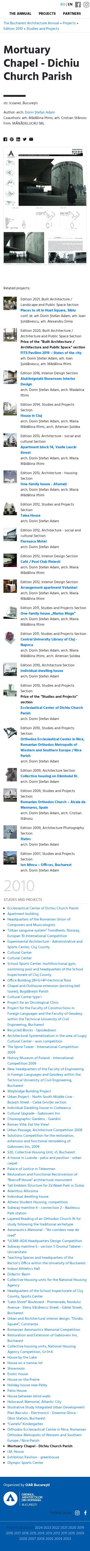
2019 (80, 1528)
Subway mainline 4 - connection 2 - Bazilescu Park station (43, 1210)
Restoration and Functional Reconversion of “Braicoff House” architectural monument (42, 1177)
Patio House (17, 1391)
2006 (41, 1539)
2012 (56, 1533)
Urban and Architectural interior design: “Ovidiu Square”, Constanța (45, 1321)
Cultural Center (19, 953)
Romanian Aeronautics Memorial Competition (43, 1330)
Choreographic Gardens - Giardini (34, 1119)
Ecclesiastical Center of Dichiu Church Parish (43, 908)
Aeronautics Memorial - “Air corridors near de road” (43, 1233)
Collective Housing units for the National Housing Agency (47, 1283)
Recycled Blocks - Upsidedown (31, 1030)
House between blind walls (29, 1396)
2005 (49, 1539)
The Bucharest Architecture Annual (31, 23)
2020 (72, 1528)
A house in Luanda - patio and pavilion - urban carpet (44, 1161)
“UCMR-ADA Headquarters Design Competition (44, 1241)
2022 (56, 1528)
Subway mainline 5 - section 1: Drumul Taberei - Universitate (45, 1249)
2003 (67, 1539)
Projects (47, 14)
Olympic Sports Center (25, 1463)
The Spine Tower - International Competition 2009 (42, 1050)
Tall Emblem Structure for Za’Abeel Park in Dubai (45, 1186)
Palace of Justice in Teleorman (31, 1169)
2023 (47, 1528)
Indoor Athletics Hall (23, 1269)
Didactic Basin (18, 1274)
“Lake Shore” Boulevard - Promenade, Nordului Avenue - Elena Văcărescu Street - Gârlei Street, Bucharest (45, 1307)
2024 (39, 1528)
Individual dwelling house (27, 1197)
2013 (48, 1533)
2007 (32, 1539)
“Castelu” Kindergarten (25, 1424)
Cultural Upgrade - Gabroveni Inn (33, 1114)
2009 (80, 1533)
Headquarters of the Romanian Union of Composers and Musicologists (38, 922)
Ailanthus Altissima (22, 1191)
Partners (72, 14)
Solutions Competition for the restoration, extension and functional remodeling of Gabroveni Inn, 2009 (40, 1141)
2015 (33, 1533)
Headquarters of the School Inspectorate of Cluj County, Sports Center (45, 1294)
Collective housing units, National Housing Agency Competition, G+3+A (41, 1349)
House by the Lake (22, 1358)
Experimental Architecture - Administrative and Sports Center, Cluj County (44, 944)
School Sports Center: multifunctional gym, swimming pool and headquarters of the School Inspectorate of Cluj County (45, 969)
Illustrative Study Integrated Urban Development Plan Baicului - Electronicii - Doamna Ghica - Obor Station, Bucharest (46, 1413)
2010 (71, 1533)
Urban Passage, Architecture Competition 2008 (44, 1130)
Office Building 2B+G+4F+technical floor (39, 981)
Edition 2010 (13, 29)
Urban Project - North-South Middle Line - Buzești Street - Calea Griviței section (40, 1100)
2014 (41, 1533)
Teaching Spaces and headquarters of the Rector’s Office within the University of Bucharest (46, 1260)
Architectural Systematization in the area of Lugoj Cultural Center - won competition (47, 1039)
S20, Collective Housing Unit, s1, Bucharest (41, 1152)
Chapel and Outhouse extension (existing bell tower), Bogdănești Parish (43, 989)
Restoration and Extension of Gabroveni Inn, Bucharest (42, 1338)
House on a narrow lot (25, 1363)
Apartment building (23, 914)
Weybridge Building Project (29, 1091)
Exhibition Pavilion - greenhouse (33, 1457)
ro (62, 5)
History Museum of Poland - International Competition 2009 (40, 1061)
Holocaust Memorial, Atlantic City (34, 1402)
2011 (64, 1533)
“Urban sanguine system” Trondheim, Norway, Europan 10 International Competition (43, 933)
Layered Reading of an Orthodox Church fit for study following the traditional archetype (44, 1222)
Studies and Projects (43, 29)
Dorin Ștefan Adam (40, 113)
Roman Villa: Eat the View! (28, 1125)
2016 (25, 1533)
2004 (58, 1539)
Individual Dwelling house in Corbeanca (39, 1108)
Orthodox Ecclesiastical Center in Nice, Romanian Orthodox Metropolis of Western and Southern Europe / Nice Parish (46, 1435)
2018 (9, 1533)
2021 (63, 1528)
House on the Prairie (23, 1380)
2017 (17, 1533)
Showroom (16, 1369)
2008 (23, 1539)
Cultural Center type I (24, 997)
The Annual (20, 14)
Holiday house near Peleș (27, 1385)
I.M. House (15, 1452)
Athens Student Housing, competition (37, 1202)
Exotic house (17, 1374)
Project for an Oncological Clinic (33, 1003)
